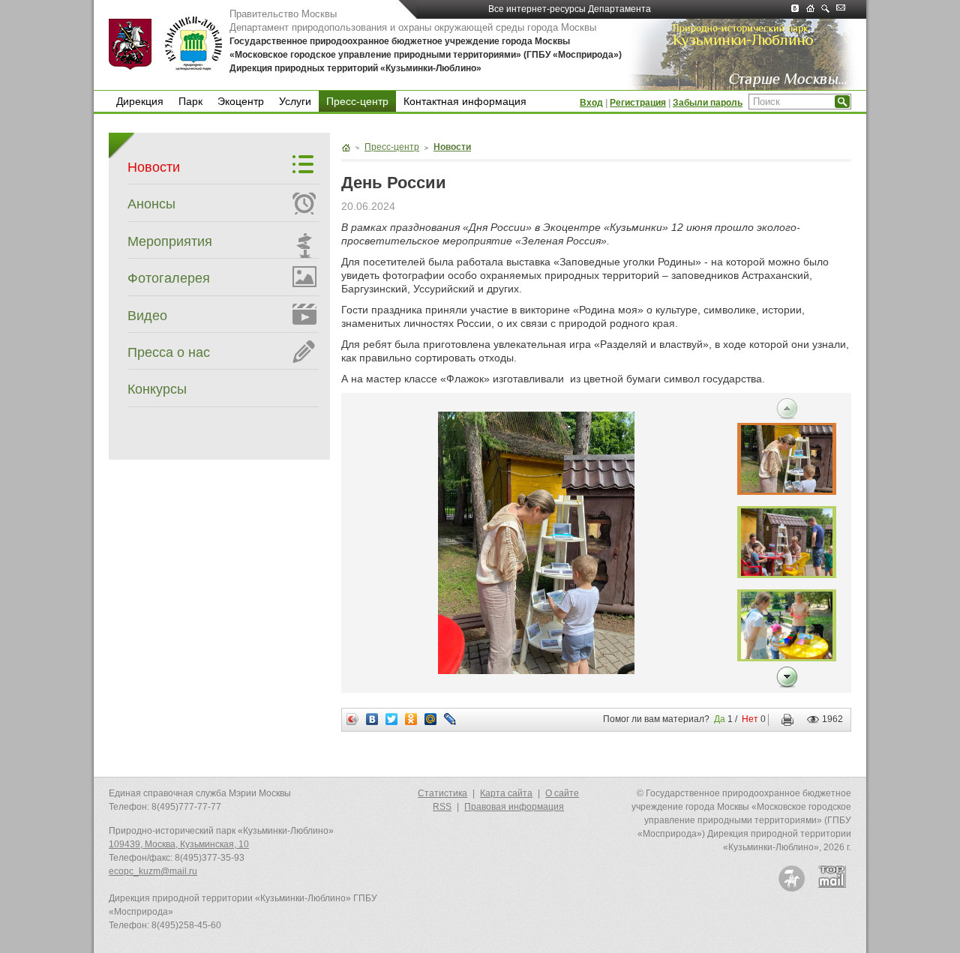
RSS (442, 807)
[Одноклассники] (411, 719)
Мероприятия (170, 241)
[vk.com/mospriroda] (798, 9)
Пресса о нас (169, 352)
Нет (750, 719)
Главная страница (345, 147)
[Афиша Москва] (791, 878)
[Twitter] (392, 719)
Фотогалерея (169, 278)
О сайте (562, 793)
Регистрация (638, 102)
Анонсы (152, 203)
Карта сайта (506, 793)
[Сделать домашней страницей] (813, 9)
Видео (147, 315)
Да (719, 719)
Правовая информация (514, 807)
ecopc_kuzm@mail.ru (153, 871)
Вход (591, 102)
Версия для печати (784, 720)
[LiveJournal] (450, 719)
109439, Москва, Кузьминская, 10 (179, 844)
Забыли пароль (707, 102)
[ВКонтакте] (372, 719)
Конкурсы (157, 389)
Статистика (442, 793)
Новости (154, 167)
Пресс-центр (357, 101)
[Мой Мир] (431, 719)
